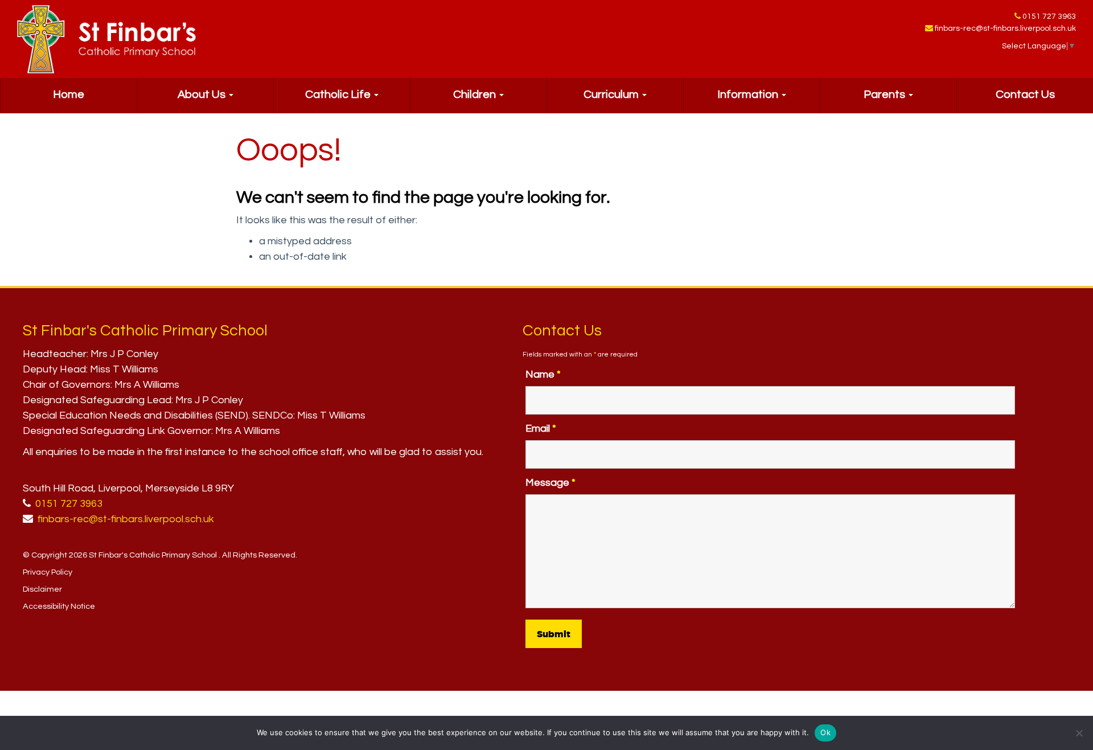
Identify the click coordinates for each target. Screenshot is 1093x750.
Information (748, 94)
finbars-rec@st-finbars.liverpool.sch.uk (1005, 28)
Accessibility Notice (59, 606)
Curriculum (612, 94)
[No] (1078, 733)
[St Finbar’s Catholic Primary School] (106, 39)
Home (68, 94)
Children (475, 94)
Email (540, 428)
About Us (203, 94)
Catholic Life (339, 94)
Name (543, 374)
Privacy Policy (47, 572)
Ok (825, 732)
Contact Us (1025, 94)
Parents (885, 94)
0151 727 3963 (1049, 17)
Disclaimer (42, 589)
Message (550, 482)
